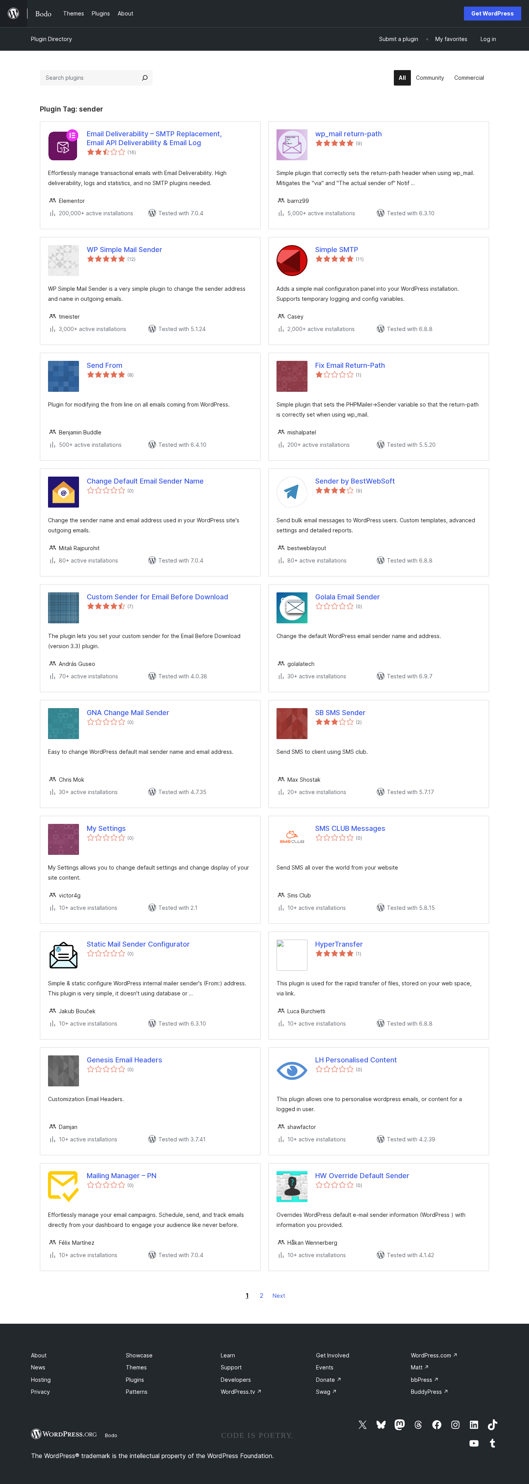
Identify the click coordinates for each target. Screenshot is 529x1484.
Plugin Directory (51, 39)
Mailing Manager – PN (121, 1176)
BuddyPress (429, 1391)
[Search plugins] (145, 78)
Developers (236, 1379)
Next (279, 1295)
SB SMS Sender (340, 713)
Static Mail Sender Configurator (138, 944)
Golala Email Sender (347, 597)
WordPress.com (434, 1355)
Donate (329, 1379)
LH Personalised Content (356, 1060)
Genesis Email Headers (124, 1060)
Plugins (135, 1379)
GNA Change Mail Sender (128, 713)
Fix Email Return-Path (350, 365)
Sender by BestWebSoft (355, 481)
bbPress (425, 1379)
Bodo (111, 1435)
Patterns (137, 1391)
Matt (420, 1367)
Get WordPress (492, 13)
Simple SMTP (336, 249)
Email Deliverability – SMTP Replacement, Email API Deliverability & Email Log (154, 138)
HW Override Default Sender (362, 1176)
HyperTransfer (339, 944)
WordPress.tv (241, 1391)
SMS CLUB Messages (350, 828)
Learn (228, 1355)
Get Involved (332, 1355)
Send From (104, 365)
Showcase (139, 1355)
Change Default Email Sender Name (145, 481)
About (38, 1355)
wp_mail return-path (348, 134)
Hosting (41, 1379)
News (38, 1367)
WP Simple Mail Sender (124, 249)
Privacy (40, 1391)
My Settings (106, 828)
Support (231, 1367)
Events (324, 1367)
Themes (136, 1367)
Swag (326, 1391)
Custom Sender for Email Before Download (157, 597)
